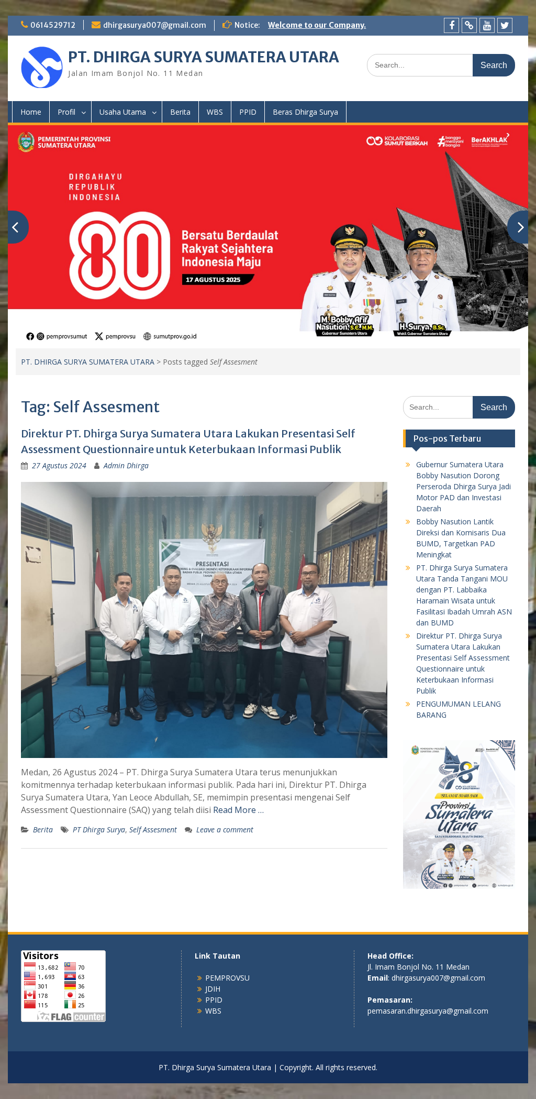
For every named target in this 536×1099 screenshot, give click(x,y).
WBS (215, 112)
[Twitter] (504, 25)
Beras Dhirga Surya (305, 112)
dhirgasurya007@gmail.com (154, 25)
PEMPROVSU (227, 978)
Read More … (238, 810)
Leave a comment (224, 829)
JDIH (212, 989)
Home (30, 112)
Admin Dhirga (126, 465)
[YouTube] (487, 25)
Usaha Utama (122, 112)
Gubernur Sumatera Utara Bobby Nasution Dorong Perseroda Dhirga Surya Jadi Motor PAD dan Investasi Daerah (463, 486)
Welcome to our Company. (317, 25)
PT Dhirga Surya (99, 829)
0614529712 (52, 25)
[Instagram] (469, 25)
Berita (180, 112)
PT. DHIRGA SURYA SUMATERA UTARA (203, 57)
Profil (66, 112)
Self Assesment (153, 829)
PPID (247, 112)
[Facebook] (451, 25)
